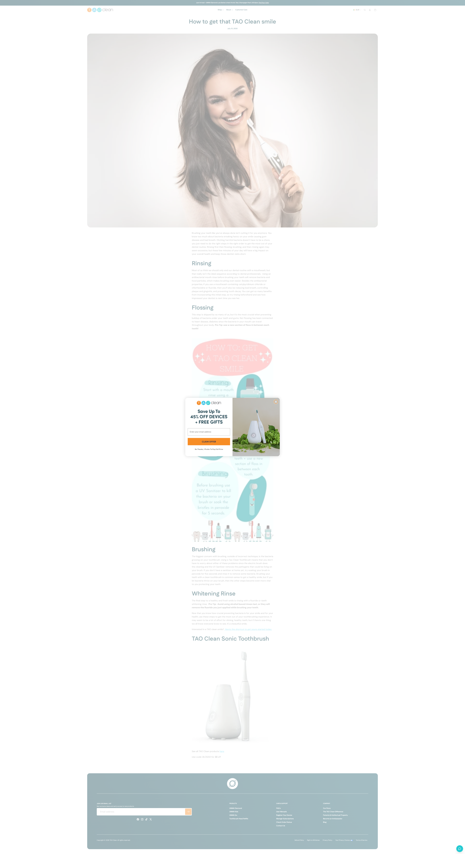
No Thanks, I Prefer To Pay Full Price (209, 449)
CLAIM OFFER (209, 441)
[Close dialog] (276, 402)
